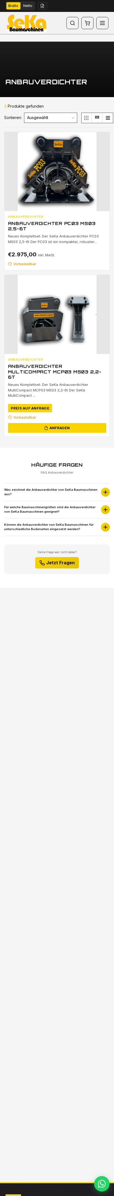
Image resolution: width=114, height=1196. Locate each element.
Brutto (13, 6)
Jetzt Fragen (60, 562)
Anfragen (60, 428)
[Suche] (72, 23)
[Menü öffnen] (102, 23)
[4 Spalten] (87, 118)
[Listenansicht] (108, 118)
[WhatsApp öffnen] (102, 1184)
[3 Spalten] (97, 118)
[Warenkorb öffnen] (87, 23)
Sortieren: (13, 117)
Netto (27, 6)
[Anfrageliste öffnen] (42, 5)
